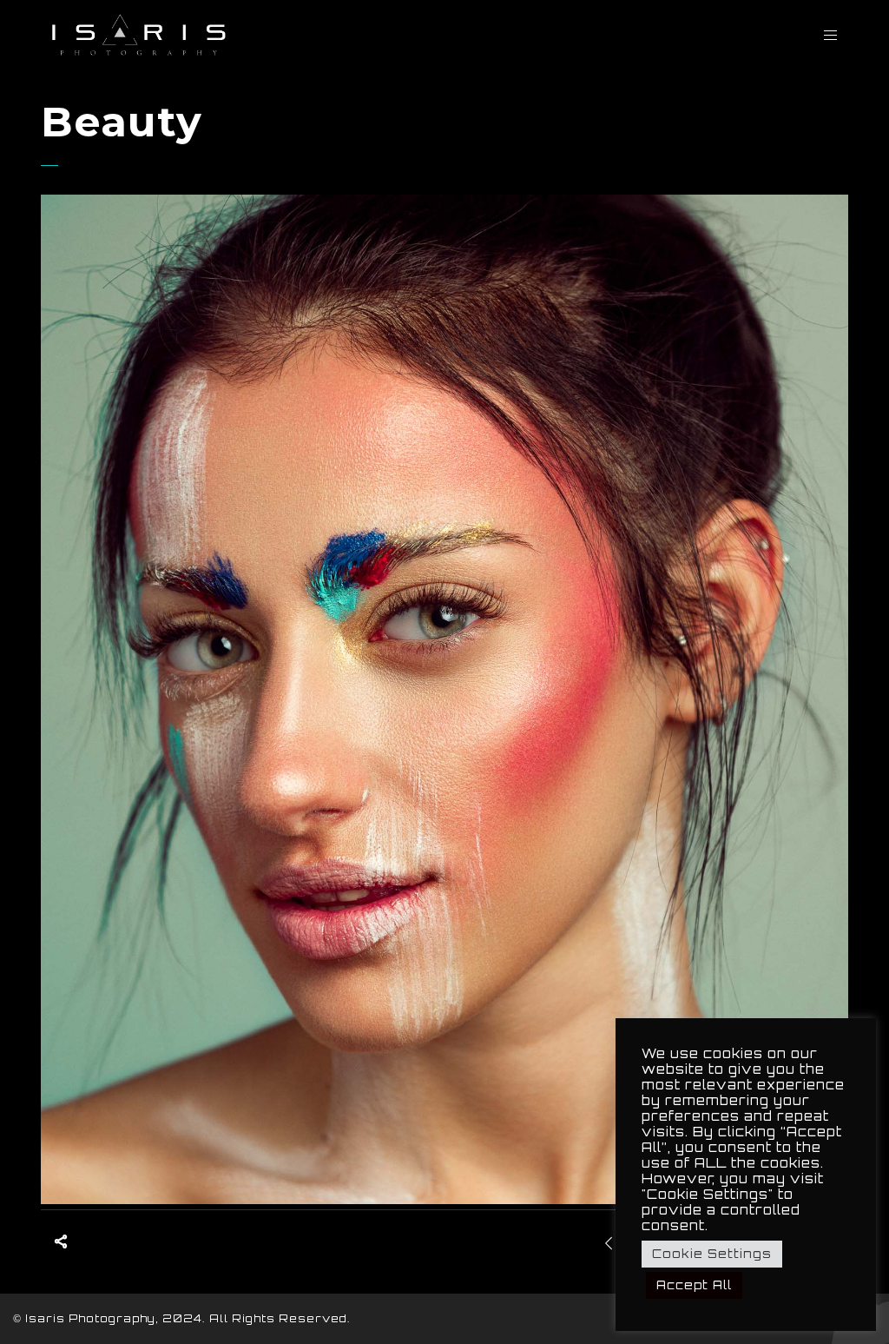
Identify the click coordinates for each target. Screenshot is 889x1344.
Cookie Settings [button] (712, 1254)
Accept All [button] (694, 1285)
